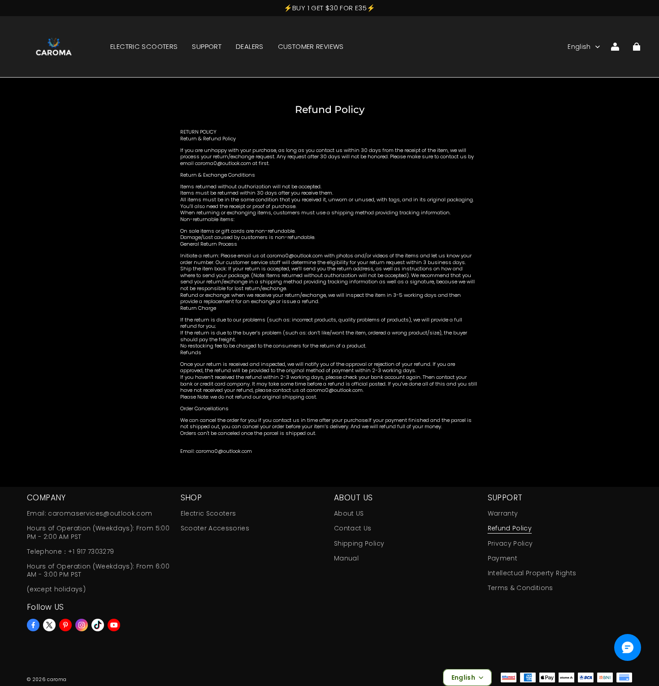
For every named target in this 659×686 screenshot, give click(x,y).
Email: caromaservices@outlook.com (89, 513)
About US (349, 513)
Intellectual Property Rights (532, 573)
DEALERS (250, 46)
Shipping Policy (359, 543)
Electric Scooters (208, 513)
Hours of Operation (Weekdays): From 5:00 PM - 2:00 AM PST (98, 532)
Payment (502, 558)
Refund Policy (510, 528)
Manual (346, 558)
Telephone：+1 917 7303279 (70, 551)
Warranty (503, 513)
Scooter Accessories (215, 528)
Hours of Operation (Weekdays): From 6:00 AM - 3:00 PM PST (98, 570)
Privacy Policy (510, 543)
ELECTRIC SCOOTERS (144, 46)
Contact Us (352, 528)
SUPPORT (206, 46)
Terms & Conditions (520, 587)
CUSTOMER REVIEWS (311, 46)
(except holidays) (56, 589)
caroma (56, 679)
